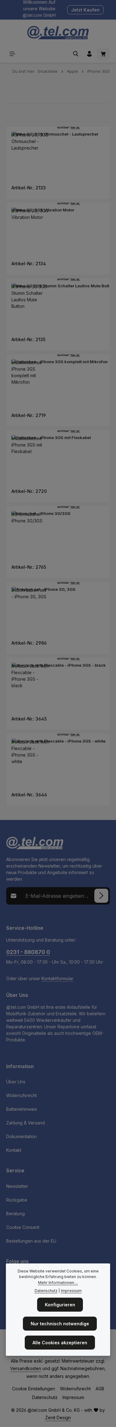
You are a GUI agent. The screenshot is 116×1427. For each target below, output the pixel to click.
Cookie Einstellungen (33, 1388)
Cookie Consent (22, 1227)
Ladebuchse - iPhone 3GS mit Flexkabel (51, 437)
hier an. (75, 127)
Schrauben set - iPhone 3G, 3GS (43, 589)
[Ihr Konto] (89, 54)
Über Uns (15, 1081)
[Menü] (12, 54)
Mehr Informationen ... (58, 1282)
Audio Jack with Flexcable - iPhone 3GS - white (58, 741)
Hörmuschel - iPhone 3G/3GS (41, 513)
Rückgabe (16, 1199)
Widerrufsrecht (21, 1095)
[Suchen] (76, 54)
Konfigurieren (60, 1304)
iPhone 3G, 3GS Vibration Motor (42, 209)
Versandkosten (25, 1368)
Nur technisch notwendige (60, 1323)
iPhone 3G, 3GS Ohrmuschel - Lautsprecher (54, 134)
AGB (100, 1388)
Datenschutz (45, 1397)
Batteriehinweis (21, 1109)
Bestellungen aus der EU (31, 1241)
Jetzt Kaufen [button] (85, 9)
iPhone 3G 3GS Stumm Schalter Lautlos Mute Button (62, 285)
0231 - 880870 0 (28, 952)
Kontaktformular (57, 978)
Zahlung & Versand (25, 1122)
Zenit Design (58, 1417)
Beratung (15, 1213)
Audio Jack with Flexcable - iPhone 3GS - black (58, 665)
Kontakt (13, 1150)
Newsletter (17, 1186)
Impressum (73, 1397)
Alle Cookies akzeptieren (59, 1342)
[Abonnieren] (101, 896)
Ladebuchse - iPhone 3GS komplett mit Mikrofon (59, 361)
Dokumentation (21, 1136)
